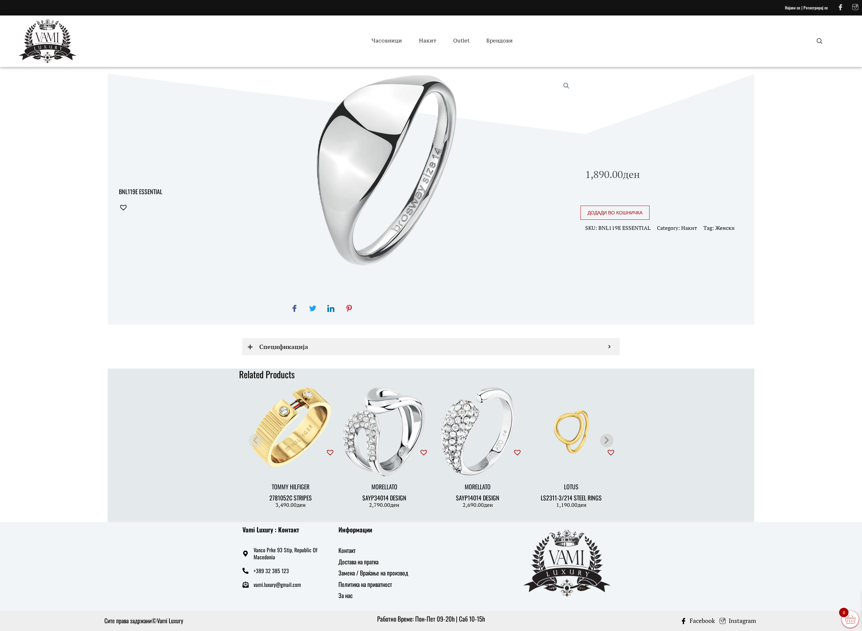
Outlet (461, 41)
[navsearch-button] (815, 41)
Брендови (499, 41)
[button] (158, 207)
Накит (427, 41)
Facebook (701, 621)
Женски (725, 228)
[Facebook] (840, 7)
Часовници (386, 41)
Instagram (741, 621)
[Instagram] (855, 7)
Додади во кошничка (615, 212)
